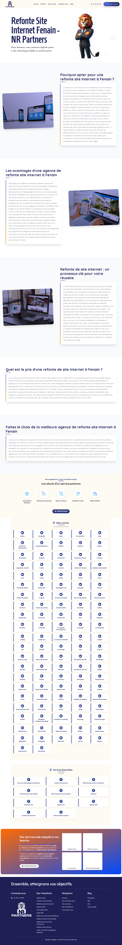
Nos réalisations (67, 907)
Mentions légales (51, 940)
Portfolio (43, 4)
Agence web (41, 898)
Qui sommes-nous (68, 901)
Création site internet (44, 901)
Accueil (36, 4)
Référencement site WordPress (48, 916)
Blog (71, 4)
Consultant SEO (42, 910)
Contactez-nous (63, 4)
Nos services (52, 4)
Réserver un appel (112, 4)
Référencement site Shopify (46, 919)
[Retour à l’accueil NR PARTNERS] (10, 4)
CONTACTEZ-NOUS (30, 866)
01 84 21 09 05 (97, 4)
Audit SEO (40, 913)
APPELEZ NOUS (62, 511)
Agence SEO (41, 907)
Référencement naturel (45, 904)
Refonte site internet (44, 927)
